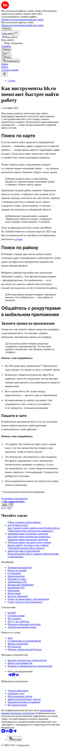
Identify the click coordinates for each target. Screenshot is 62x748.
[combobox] (15, 738)
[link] (6, 57)
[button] (4, 64)
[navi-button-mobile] (4, 74)
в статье (18, 239)
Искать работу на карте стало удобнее (28, 545)
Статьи (11, 80)
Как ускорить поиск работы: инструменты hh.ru (33, 528)
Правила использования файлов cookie (22, 25)
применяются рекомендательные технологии (28, 712)
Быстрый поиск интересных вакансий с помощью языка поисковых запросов (29, 538)
